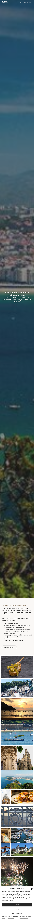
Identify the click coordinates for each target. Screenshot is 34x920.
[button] (31, 888)
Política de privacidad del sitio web (13, 917)
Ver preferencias (17, 913)
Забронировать (9, 647)
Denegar (17, 909)
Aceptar (17, 905)
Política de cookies (4, 917)
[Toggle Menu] (30, 2)
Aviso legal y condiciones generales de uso (25, 917)
